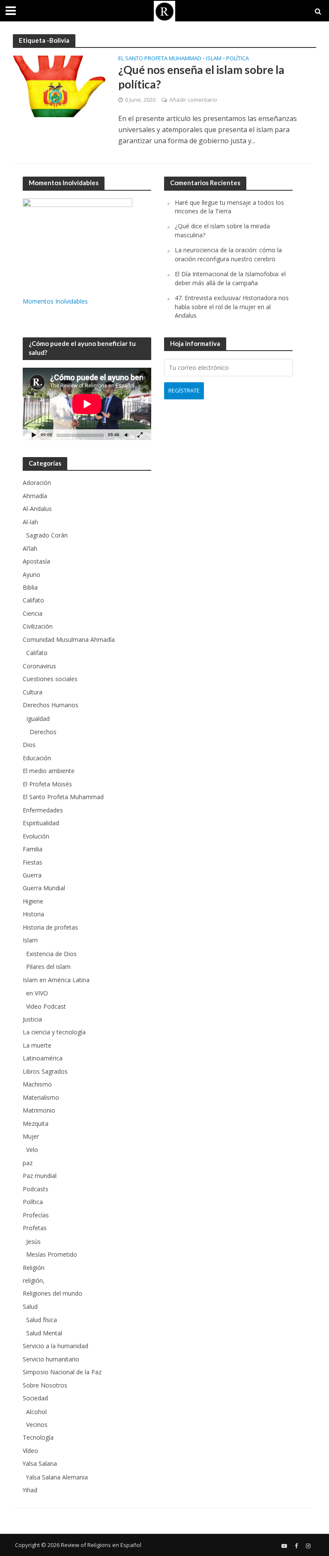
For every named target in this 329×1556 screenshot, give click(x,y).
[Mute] (126, 434)
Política (237, 59)
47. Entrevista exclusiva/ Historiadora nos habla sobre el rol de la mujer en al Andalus (232, 306)
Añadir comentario (193, 99)
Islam (213, 59)
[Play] (34, 434)
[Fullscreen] (140, 434)
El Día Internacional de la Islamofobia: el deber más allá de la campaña (230, 278)
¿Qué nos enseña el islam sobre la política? (201, 77)
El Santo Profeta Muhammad (159, 59)
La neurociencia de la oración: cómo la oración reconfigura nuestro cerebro (228, 254)
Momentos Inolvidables (55, 301)
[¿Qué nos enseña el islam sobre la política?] (59, 86)
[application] (87, 404)
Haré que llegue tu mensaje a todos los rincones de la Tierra (229, 206)
